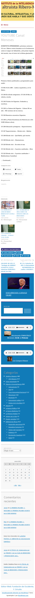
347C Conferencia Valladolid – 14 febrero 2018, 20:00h (7, 235)
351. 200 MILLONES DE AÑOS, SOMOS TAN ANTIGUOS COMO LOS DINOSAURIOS (23, 213)
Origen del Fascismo (15, 429)
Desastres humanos (15, 427)
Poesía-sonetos (11, 419)
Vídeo (18, 256)
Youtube (26, 256)
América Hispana (11, 376)
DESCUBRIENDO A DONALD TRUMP (16, 294)
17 (9, 475)
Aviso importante (11, 381)
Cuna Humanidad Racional (17, 392)
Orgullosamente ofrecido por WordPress (15, 592)
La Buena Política (11, 408)
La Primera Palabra (12, 413)
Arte (9, 389)
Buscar (7, 306)
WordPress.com (23, 595)
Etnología (11, 397)
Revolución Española (15, 435)
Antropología (12, 387)
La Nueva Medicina (12, 411)
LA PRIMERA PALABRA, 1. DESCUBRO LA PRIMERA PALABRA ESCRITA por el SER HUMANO (17, 510)
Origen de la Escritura (15, 403)
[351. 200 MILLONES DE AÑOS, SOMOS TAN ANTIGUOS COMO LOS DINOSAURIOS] (23, 205)
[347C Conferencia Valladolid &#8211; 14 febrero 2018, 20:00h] (8, 228)
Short (20, 253)
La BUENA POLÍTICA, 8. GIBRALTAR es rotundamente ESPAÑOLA (17, 539)
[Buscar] (27, 311)
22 (29, 475)
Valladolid (8, 256)
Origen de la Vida (11, 416)
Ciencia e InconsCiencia (12, 249)
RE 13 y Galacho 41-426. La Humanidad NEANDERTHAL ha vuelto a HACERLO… (27, 264)
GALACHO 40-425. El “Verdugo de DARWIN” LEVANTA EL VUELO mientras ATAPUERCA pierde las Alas (8, 265)
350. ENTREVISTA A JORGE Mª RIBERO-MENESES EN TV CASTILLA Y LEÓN (7, 213)
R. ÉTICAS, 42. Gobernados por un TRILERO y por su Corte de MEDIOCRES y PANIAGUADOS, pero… (17, 553)
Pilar (5, 521)
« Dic (15, 485)
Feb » (19, 485)
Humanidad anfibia (14, 400)
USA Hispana (12, 379)
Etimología (11, 395)
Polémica (11, 432)
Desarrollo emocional (15, 424)
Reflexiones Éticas (12, 421)
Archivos (7, 448)
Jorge (14, 31)
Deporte (8, 405)
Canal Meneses (9, 253)
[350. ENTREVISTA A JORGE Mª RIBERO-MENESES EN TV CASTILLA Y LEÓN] (8, 205)
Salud (10, 437)
